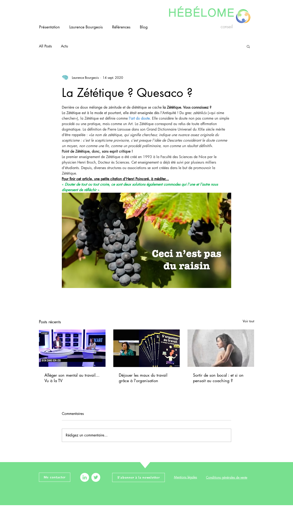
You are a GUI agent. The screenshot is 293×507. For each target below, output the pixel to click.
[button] (248, 46)
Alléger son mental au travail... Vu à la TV (72, 377)
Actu (64, 46)
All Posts (45, 46)
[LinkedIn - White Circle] (84, 477)
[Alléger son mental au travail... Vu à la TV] (72, 348)
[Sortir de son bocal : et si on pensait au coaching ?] (220, 348)
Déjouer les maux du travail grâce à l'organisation (143, 377)
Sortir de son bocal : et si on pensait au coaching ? (218, 377)
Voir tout (248, 321)
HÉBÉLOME (201, 11)
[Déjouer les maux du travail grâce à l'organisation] (146, 348)
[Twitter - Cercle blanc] (95, 477)
